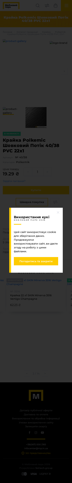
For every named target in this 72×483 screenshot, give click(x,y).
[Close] (58, 212)
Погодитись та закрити (36, 261)
